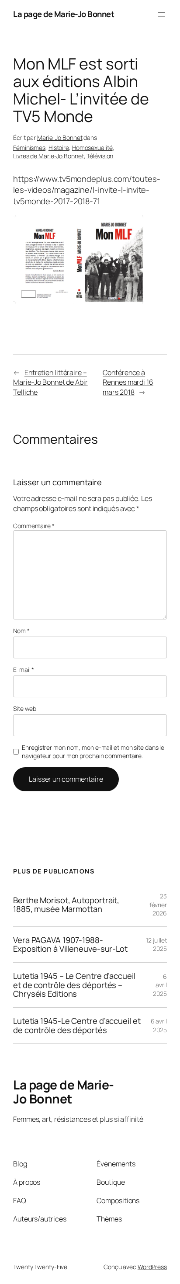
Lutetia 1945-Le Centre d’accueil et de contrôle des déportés (77, 1025)
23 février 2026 (158, 904)
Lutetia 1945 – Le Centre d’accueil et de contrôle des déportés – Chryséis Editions (74, 985)
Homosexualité (92, 147)
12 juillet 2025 (156, 944)
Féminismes (29, 147)
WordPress (152, 1267)
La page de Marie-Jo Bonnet (63, 14)
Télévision (100, 156)
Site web (24, 708)
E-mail (23, 669)
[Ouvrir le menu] (161, 14)
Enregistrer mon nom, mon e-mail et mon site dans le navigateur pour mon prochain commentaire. (93, 751)
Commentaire (34, 526)
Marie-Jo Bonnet (60, 137)
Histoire (58, 147)
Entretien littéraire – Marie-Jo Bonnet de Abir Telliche (50, 382)
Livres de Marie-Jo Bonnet (48, 156)
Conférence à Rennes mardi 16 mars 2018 (128, 382)
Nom (21, 630)
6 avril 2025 (160, 985)
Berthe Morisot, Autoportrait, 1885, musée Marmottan (66, 905)
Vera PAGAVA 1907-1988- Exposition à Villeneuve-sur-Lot (70, 944)
